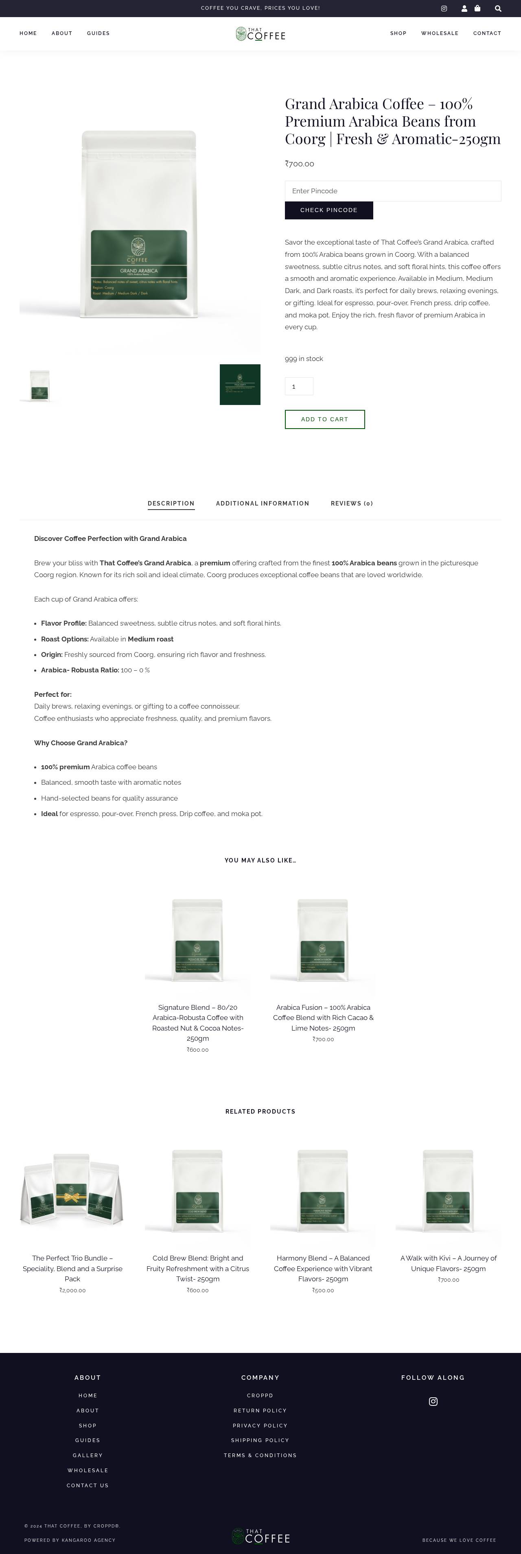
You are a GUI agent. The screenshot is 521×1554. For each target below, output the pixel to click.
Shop (398, 33)
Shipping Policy (260, 1440)
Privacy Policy (260, 1426)
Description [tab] (171, 503)
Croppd (260, 1395)
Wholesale (440, 33)
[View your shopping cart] (477, 8)
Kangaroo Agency (89, 1540)
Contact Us (88, 1485)
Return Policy (260, 1410)
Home (28, 33)
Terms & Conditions (260, 1455)
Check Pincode (329, 210)
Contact (487, 33)
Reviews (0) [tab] (352, 503)
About (62, 33)
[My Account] (464, 8)
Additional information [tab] (263, 503)
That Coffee (62, 1525)
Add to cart (325, 419)
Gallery (88, 1455)
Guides (98, 33)
